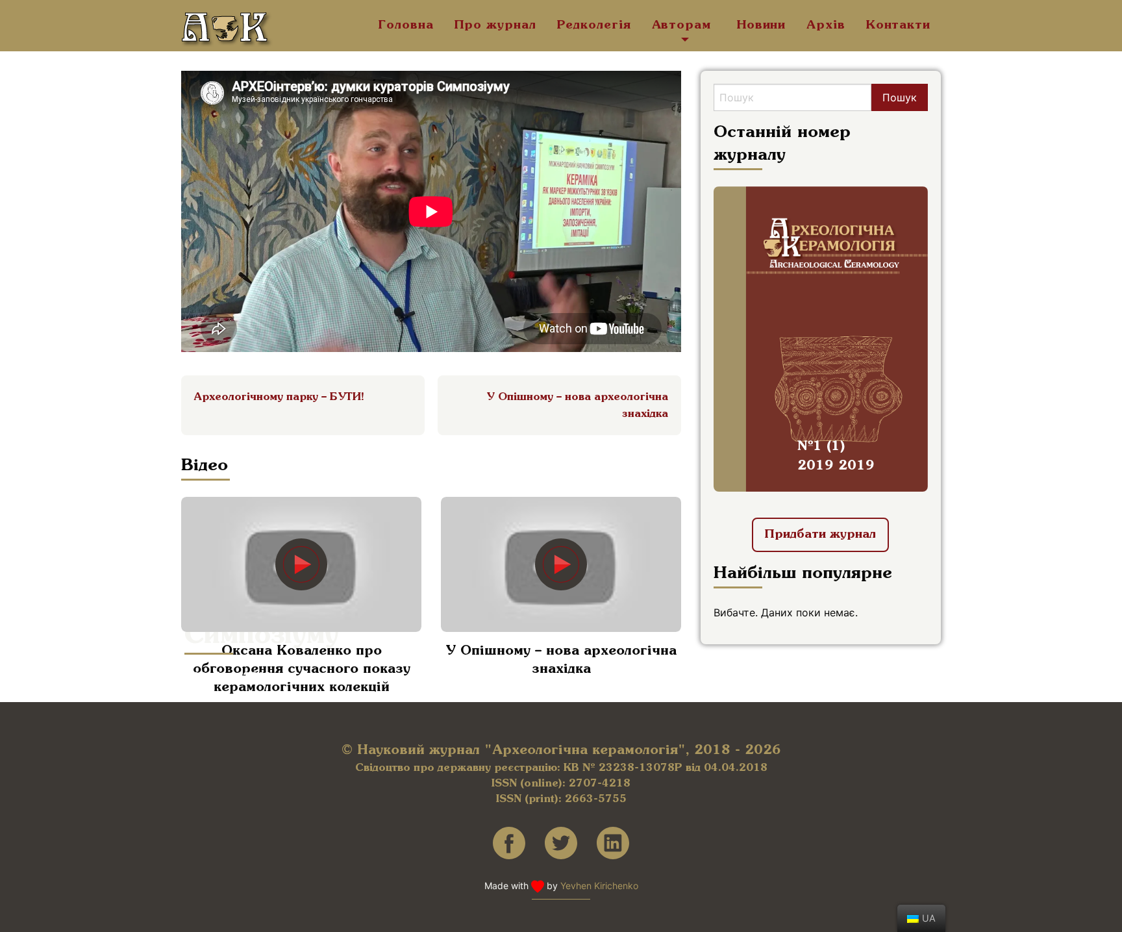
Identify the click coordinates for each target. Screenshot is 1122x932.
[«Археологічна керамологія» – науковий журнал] (227, 30)
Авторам (681, 25)
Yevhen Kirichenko (599, 885)
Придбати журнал (820, 534)
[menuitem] (405, 29)
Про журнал (495, 25)
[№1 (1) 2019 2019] (821, 337)
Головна (406, 25)
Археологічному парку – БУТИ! (279, 397)
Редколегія (594, 25)
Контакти (898, 25)
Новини (761, 25)
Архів (825, 25)
